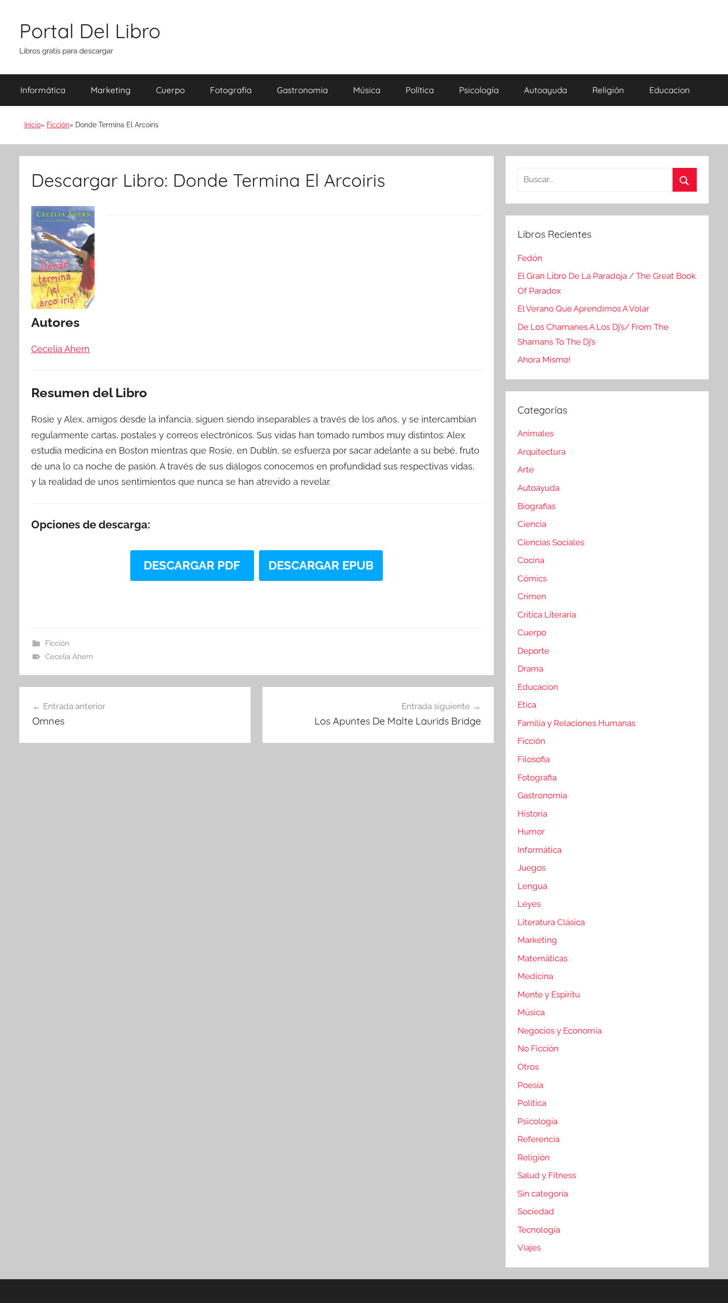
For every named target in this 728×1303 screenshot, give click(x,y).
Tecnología (539, 1230)
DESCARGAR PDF (192, 565)
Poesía (530, 1085)
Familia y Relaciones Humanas (576, 723)
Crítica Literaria (547, 615)
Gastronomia (302, 90)
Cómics (532, 578)
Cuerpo (170, 90)
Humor (531, 831)
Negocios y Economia (560, 1031)
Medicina (535, 976)
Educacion (669, 90)
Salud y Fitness (547, 1175)
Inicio (32, 125)
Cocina (531, 560)
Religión (608, 90)
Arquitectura (542, 452)
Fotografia (231, 90)
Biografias (537, 506)
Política (420, 90)
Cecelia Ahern (69, 656)
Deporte (533, 651)
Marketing (111, 90)
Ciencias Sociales (551, 542)
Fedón (530, 258)
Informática (42, 90)
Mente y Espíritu (549, 994)
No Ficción (538, 1048)
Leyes (529, 904)
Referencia (539, 1139)
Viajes (529, 1247)
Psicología (479, 90)
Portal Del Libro (89, 30)
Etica (527, 705)
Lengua (532, 886)
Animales (536, 433)
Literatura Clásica (551, 922)
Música (366, 90)
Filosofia (534, 759)
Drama (530, 669)
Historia (532, 814)
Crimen (532, 596)
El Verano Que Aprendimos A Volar (583, 308)
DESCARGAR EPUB (320, 565)
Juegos (532, 868)
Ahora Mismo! (544, 360)
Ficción (58, 125)
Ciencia (532, 524)
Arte (526, 469)
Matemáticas (543, 958)
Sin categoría (543, 1194)
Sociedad (536, 1211)
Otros (528, 1067)
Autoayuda (545, 90)
